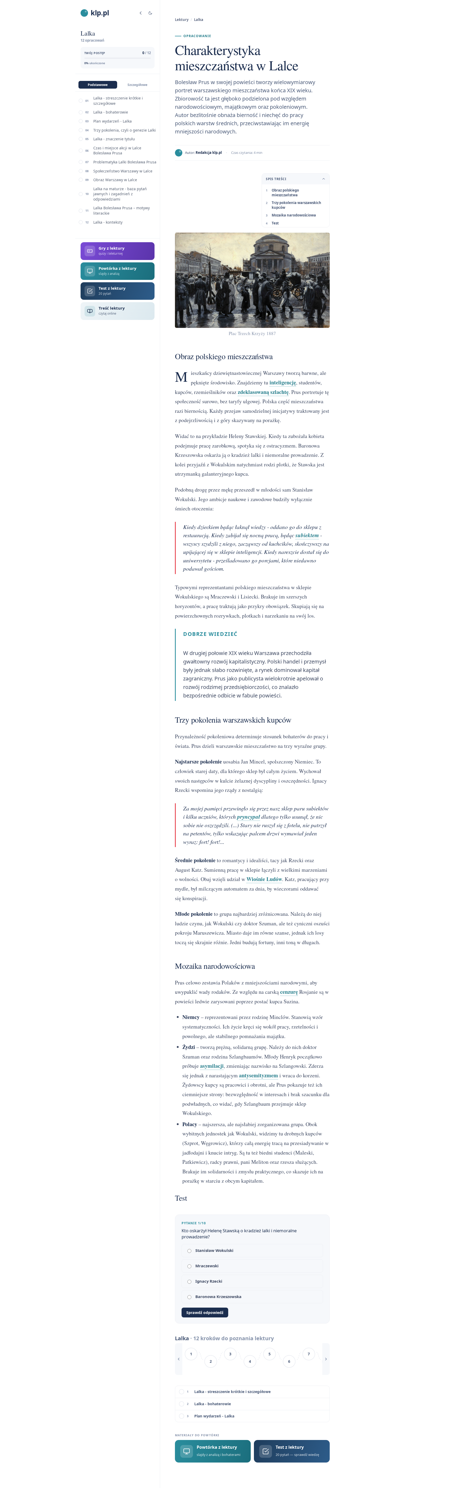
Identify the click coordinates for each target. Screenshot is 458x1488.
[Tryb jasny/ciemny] (150, 13)
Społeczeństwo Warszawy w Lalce (122, 170)
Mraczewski (207, 1265)
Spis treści (276, 179)
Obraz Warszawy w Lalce (115, 179)
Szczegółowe (137, 85)
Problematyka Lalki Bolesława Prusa (124, 161)
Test (275, 223)
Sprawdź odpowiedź (204, 1312)
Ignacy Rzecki (208, 1281)
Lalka (198, 19)
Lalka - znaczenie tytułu (114, 138)
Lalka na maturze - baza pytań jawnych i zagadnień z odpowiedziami (120, 194)
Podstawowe (98, 85)
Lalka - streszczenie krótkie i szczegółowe (118, 101)
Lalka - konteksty (107, 222)
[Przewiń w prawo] (326, 1359)
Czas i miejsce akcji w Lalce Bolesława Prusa (117, 150)
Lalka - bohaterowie (110, 112)
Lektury (181, 19)
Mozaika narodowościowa (294, 215)
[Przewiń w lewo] (178, 1359)
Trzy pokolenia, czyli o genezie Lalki (124, 130)
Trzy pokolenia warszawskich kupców (296, 205)
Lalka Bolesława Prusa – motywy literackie (121, 210)
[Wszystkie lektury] (140, 13)
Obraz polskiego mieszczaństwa (285, 192)
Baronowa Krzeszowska (218, 1296)
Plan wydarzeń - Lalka (112, 121)
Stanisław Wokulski (214, 1250)
